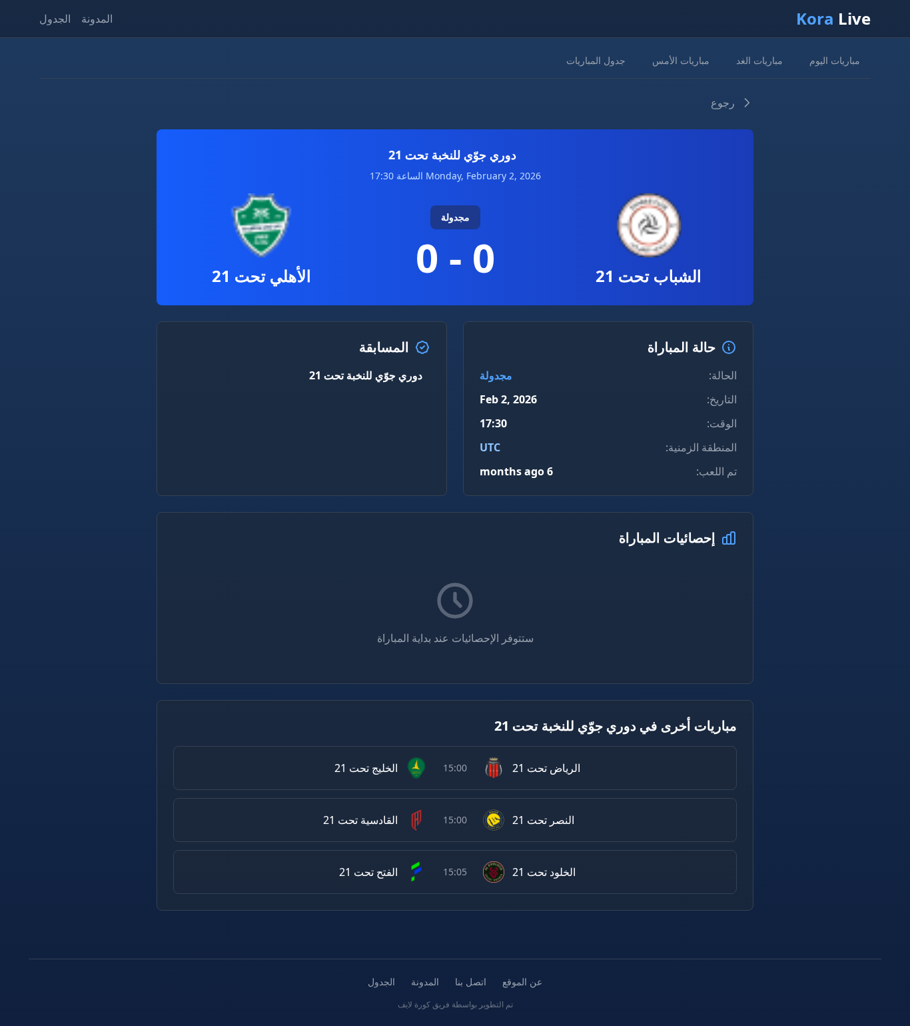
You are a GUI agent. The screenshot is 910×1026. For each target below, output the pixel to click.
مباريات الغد (759, 60)
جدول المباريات (596, 60)
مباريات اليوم (834, 60)
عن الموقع (522, 981)
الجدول (55, 18)
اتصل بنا (470, 981)
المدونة (97, 18)
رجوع (723, 102)
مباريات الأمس (680, 60)
